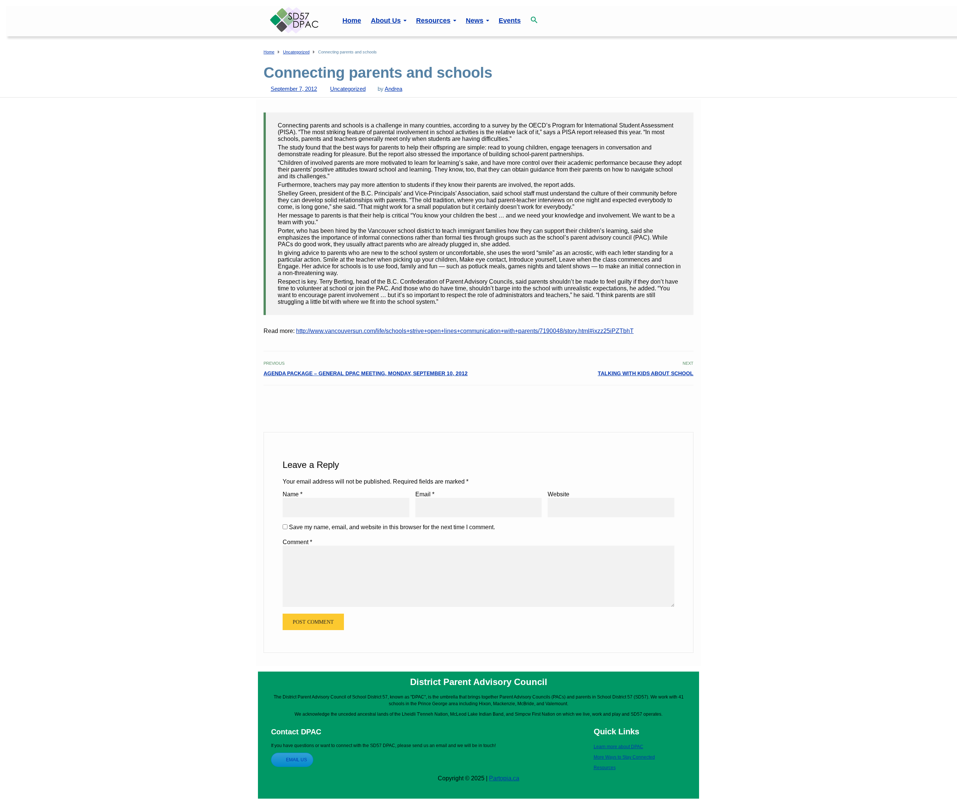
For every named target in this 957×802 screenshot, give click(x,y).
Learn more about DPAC (618, 746)
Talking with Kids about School (645, 373)
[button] (534, 16)
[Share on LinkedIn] (689, 401)
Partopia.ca (504, 778)
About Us (386, 20)
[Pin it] (680, 401)
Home (351, 20)
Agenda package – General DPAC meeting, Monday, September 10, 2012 (366, 373)
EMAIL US (296, 759)
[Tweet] (672, 401)
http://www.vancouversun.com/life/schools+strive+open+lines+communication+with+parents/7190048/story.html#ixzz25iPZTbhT (465, 331)
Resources (433, 20)
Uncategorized (348, 89)
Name (292, 494)
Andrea (393, 89)
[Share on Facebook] (664, 401)
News (474, 20)
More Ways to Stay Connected (624, 757)
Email (424, 494)
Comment (297, 542)
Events (510, 20)
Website (558, 494)
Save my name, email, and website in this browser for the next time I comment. (392, 527)
